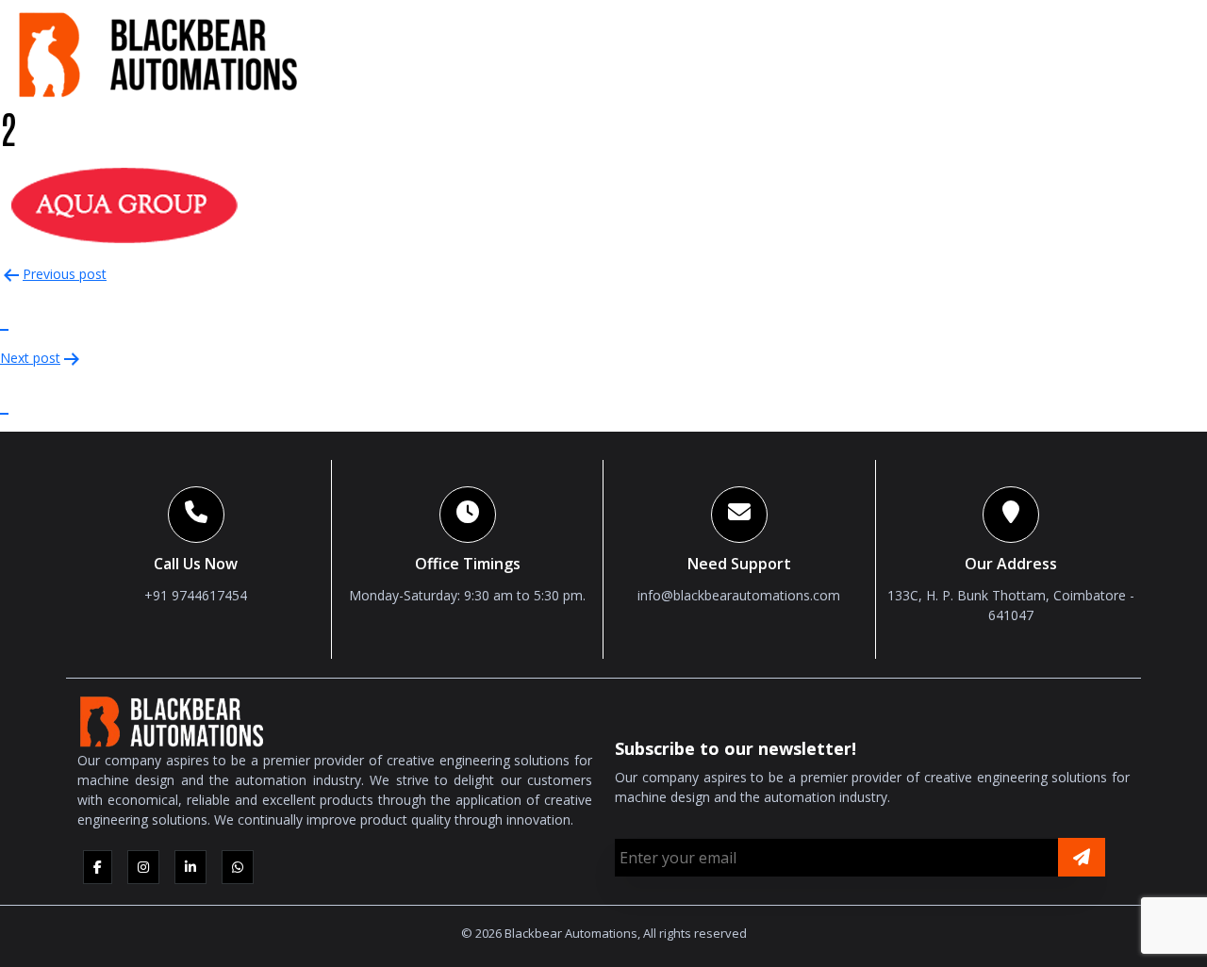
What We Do (748, 51)
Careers (1074, 51)
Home (551, 51)
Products (860, 51)
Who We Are (633, 51)
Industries (970, 51)
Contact (1155, 51)
